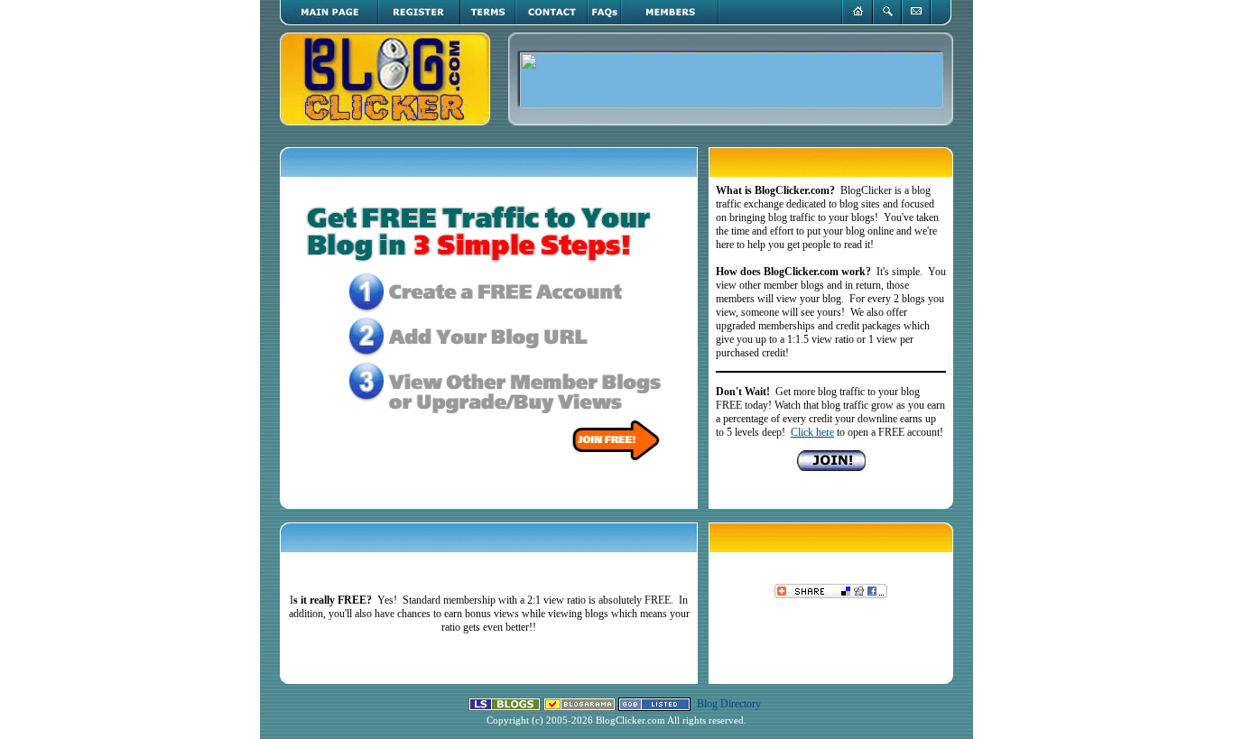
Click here (812, 432)
